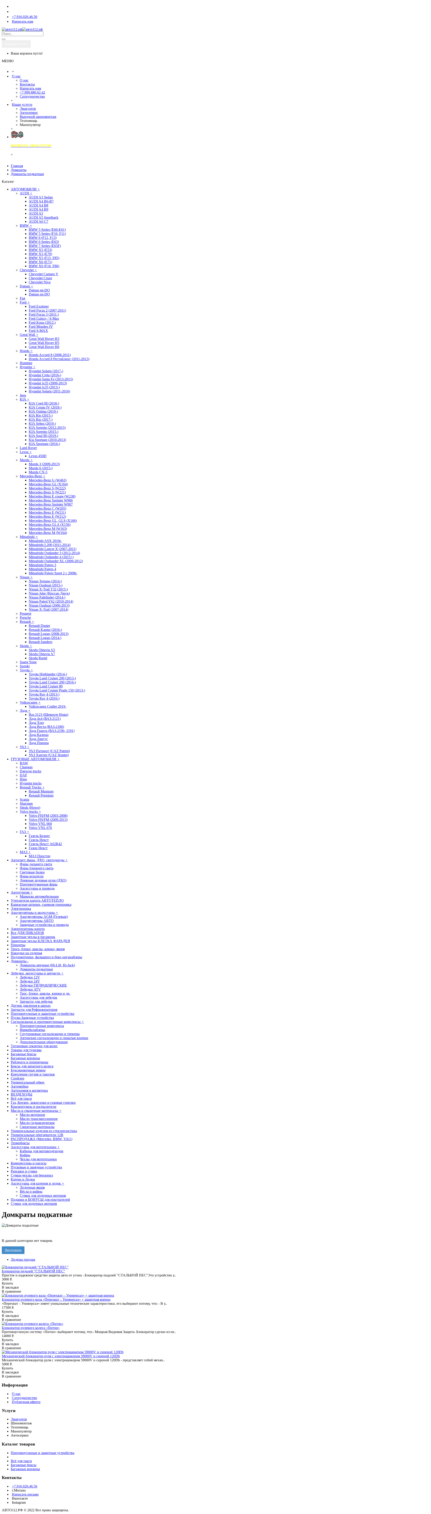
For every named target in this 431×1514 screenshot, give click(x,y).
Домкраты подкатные (27, 174)
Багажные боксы (23, 1465)
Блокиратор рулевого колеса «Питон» (31, 1328)
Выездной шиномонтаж (38, 117)
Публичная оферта (26, 1402)
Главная (17, 166)
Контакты (27, 84)
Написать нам (30, 88)
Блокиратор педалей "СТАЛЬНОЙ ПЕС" (33, 1271)
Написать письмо (25, 1494)
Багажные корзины (25, 1469)
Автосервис (29, 113)
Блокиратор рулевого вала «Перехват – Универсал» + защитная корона (56, 1299)
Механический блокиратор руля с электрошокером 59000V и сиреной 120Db (61, 1356)
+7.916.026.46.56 (24, 1486)
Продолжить (13, 1250)
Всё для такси (21, 1461)
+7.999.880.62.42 (32, 92)
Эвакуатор (28, 108)
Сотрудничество (32, 96)
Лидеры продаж (23, 1259)
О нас (24, 80)
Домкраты (18, 170)
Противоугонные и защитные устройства (42, 1453)
